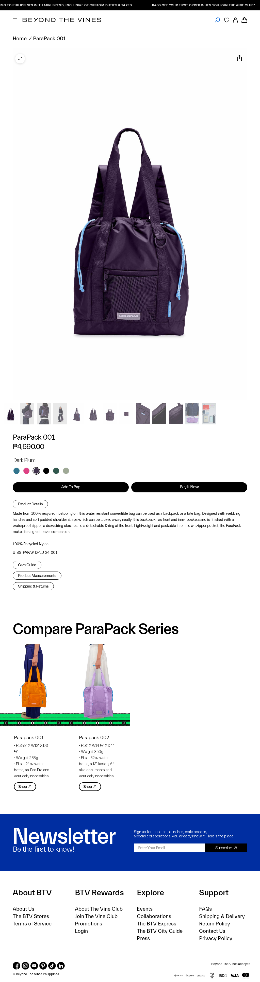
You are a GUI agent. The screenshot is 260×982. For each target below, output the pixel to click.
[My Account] (235, 19)
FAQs (205, 909)
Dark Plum (36, 471)
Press (143, 938)
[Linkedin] (61, 966)
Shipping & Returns (33, 586)
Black (46, 471)
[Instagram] (25, 966)
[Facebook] (16, 966)
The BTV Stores (31, 916)
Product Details (30, 504)
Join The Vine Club (96, 916)
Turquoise (16, 471)
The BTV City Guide (160, 931)
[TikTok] (52, 966)
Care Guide (27, 565)
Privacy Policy (215, 938)
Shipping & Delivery (222, 916)
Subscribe (223, 848)
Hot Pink (26, 471)
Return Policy (214, 924)
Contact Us (212, 931)
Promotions (88, 924)
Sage (66, 471)
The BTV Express (156, 924)
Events (145, 909)
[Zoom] (20, 58)
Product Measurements (37, 575)
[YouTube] (34, 966)
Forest (56, 471)
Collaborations (154, 916)
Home (20, 39)
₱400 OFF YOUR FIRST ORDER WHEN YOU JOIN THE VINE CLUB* (187, 5)
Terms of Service (32, 924)
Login (81, 931)
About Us (23, 909)
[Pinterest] (43, 966)
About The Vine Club (99, 909)
